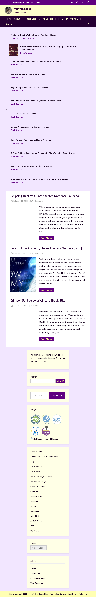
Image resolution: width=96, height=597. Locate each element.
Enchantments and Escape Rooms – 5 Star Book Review (36, 61)
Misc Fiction (35, 516)
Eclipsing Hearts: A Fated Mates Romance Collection (45, 196)
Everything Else (73, 19)
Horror (33, 506)
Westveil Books (22, 8)
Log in (33, 568)
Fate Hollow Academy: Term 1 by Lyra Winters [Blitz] (46, 248)
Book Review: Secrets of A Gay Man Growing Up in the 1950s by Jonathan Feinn (49, 48)
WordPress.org (37, 583)
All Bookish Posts (51, 19)
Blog (32, 461)
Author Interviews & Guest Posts (44, 456)
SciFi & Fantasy (37, 521)
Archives (34, 543)
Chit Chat (34, 491)
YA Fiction (34, 531)
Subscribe (57, 395)
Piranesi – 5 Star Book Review (24, 114)
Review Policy (18, 2)
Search (33, 377)
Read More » (47, 238)
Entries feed (35, 573)
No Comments (38, 201)
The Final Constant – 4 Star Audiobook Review (31, 166)
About (17, 19)
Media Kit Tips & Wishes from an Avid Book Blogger (34, 35)
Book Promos (36, 466)
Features (34, 501)
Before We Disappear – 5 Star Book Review (30, 127)
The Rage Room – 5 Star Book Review (28, 74)
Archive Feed (36, 452)
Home (8, 2)
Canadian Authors (38, 486)
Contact (38, 2)
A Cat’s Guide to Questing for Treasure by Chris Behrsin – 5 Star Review (43, 153)
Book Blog (31, 19)
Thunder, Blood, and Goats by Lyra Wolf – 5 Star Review (36, 101)
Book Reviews (26, 53)
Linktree (29, 2)
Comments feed (37, 578)
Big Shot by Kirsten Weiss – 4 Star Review (29, 87)
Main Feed (35, 511)
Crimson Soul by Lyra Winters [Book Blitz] (38, 301)
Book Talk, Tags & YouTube (22, 38)
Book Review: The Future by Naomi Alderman (31, 140)
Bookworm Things (38, 481)
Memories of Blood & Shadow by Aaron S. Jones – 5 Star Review (39, 179)
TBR (32, 526)
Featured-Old (36, 496)
